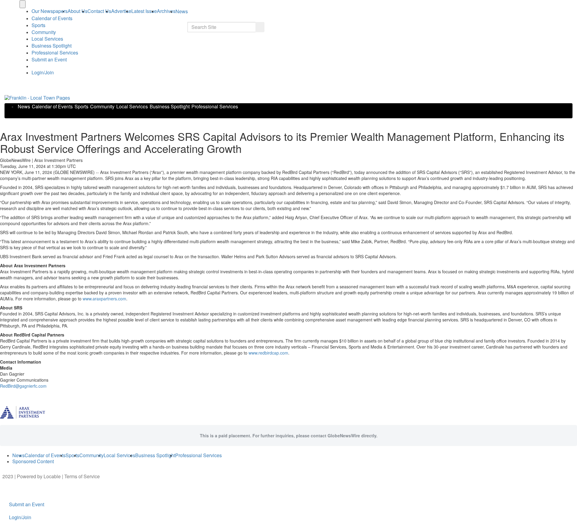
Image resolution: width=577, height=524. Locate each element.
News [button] (182, 11)
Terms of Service (82, 476)
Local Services (47, 38)
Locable (52, 476)
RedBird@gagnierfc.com (23, 386)
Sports (38, 25)
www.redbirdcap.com (268, 353)
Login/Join (43, 72)
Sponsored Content (33, 461)
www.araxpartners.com (104, 299)
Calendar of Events (52, 106)
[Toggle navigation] (23, 4)
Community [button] (44, 32)
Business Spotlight (52, 45)
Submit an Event (49, 59)
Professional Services (55, 52)
